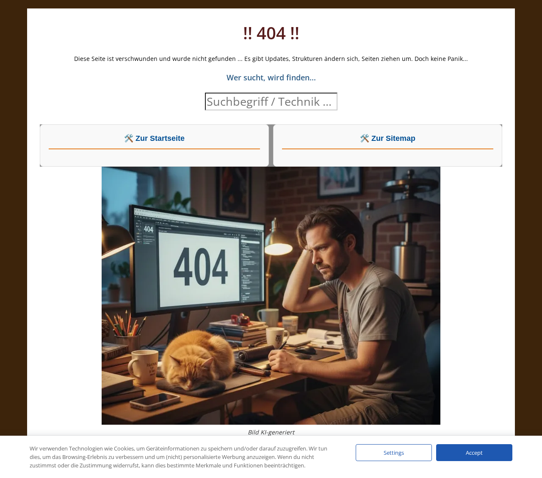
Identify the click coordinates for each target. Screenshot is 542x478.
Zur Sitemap (393, 138)
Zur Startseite (160, 138)
